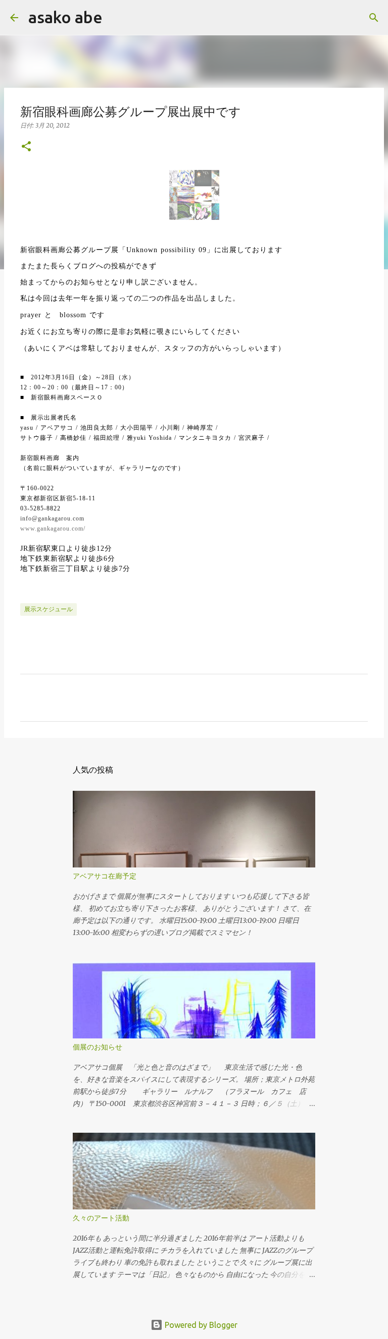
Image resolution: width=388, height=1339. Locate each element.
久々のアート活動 (101, 1218)
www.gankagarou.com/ (52, 528)
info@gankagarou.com (52, 518)
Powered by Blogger (200, 1324)
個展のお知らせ (97, 1047)
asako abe (65, 17)
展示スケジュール (48, 609)
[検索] (117, 18)
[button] (26, 147)
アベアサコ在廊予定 (104, 876)
